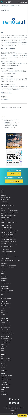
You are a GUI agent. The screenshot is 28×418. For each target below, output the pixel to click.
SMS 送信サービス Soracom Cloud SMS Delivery (8, 265)
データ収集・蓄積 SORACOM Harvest (7, 234)
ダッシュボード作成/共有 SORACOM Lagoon (8, 239)
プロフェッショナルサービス (6, 340)
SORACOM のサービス (5, 199)
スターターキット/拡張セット (6, 360)
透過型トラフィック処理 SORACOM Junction (9, 222)
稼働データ (3, 282)
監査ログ (2, 350)
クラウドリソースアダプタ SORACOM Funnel (8, 232)
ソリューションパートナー (5, 327)
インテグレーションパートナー (6, 325)
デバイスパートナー (4, 324)
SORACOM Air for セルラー (5, 203)
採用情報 (2, 391)
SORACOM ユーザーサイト (5, 303)
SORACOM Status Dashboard (6, 384)
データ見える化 (4, 276)
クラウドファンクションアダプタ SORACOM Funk (9, 230)
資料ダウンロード (4, 312)
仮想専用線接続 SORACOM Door (6, 219)
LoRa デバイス (3, 363)
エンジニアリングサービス (5, 342)
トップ (2, 5)
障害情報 (21, 2)
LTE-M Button (3, 367)
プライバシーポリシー (9, 406)
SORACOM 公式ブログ (5, 380)
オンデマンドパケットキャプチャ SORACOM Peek (9, 212)
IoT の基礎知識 (3, 314)
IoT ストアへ (13, 174)
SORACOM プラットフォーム (6, 197)
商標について (21, 408)
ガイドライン (3, 305)
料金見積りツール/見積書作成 (6, 298)
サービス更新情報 (4, 382)
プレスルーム (3, 377)
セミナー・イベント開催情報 (6, 375)
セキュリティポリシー (19, 406)
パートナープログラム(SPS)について (7, 334)
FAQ (2, 308)
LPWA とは (3, 193)
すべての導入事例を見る (5, 283)
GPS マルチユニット (4, 361)
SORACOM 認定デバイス (8, 120)
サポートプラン (4, 346)
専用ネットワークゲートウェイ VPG (7, 213)
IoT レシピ (3, 310)
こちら (8, 107)
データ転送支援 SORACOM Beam (6, 227)
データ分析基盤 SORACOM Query (6, 246)
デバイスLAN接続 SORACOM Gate (6, 220)
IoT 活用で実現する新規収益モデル (7, 290)
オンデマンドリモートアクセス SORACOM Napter (9, 210)
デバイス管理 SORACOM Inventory (6, 236)
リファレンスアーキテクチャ (6, 307)
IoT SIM (2, 356)
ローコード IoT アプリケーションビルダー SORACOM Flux (10, 244)
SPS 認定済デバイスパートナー (10, 127)
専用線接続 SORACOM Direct (6, 217)
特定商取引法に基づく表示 (8, 408)
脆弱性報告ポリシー (4, 394)
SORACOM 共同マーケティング (6, 392)
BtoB (2, 273)
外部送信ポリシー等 (14, 410)
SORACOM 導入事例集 (5, 288)
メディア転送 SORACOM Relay (6, 243)
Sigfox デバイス (3, 365)
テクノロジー (13, 5)
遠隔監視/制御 (3, 278)
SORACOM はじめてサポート (6, 338)
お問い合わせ (23, 415)
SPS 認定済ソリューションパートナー (11, 124)
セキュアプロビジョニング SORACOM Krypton (8, 237)
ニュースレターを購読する (5, 379)
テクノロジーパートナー (5, 329)
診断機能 (2, 348)
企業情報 (2, 389)
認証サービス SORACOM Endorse (6, 229)
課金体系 (2, 296)
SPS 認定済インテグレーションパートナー (12, 122)
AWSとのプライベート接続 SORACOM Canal (8, 215)
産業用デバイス (4, 370)
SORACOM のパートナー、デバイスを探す (10, 119)
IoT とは (2, 192)
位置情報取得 (3, 280)
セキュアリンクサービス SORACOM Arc (7, 205)
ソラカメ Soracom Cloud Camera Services (8, 251)
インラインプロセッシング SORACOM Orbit (8, 241)
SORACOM (6, 2)
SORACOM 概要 (3, 195)
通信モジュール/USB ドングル (6, 358)
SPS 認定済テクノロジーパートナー (11, 125)
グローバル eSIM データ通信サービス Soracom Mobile (10, 260)
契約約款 (16, 408)
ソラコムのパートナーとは (5, 322)
